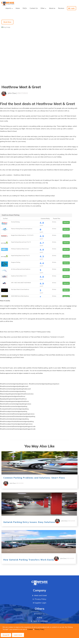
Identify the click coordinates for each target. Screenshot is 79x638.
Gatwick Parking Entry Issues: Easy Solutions (29, 522)
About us (52, 8)
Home (18, 8)
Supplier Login (40, 603)
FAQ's (25, 8)
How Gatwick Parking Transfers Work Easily (28, 560)
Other (43, 8)
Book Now (7, 22)
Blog (40, 617)
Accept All (6, 635)
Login (73, 8)
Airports (8, 8)
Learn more (18, 635)
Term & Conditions (40, 621)
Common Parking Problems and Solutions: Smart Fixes (34, 478)
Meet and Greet (40, 595)
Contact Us (34, 8)
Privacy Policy (39, 629)
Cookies (30, 629)
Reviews (61, 8)
